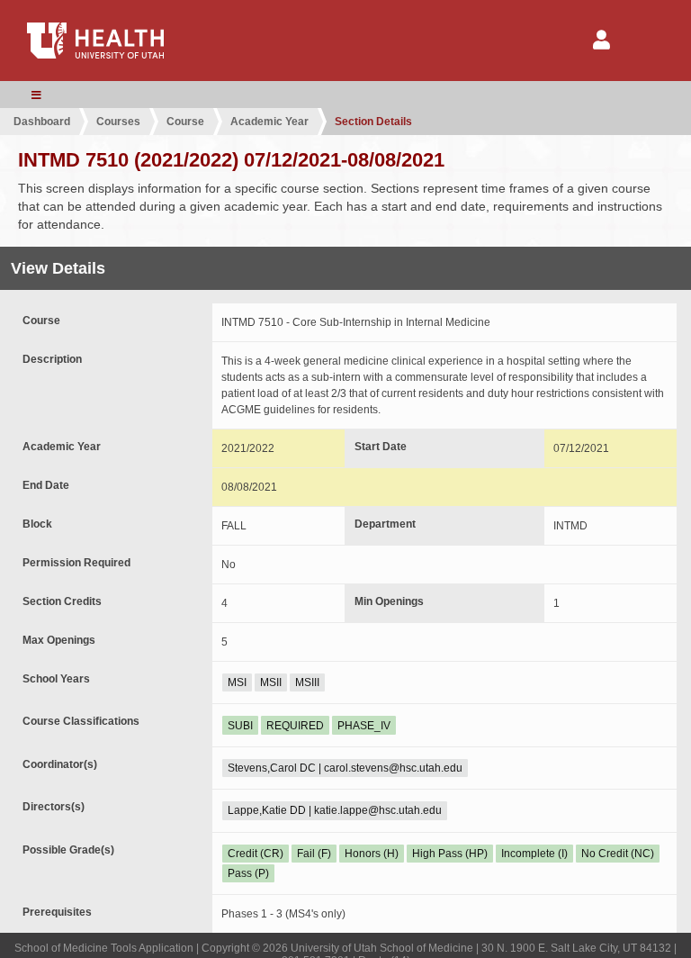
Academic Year (269, 121)
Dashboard (41, 121)
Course (185, 121)
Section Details (373, 121)
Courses (118, 121)
